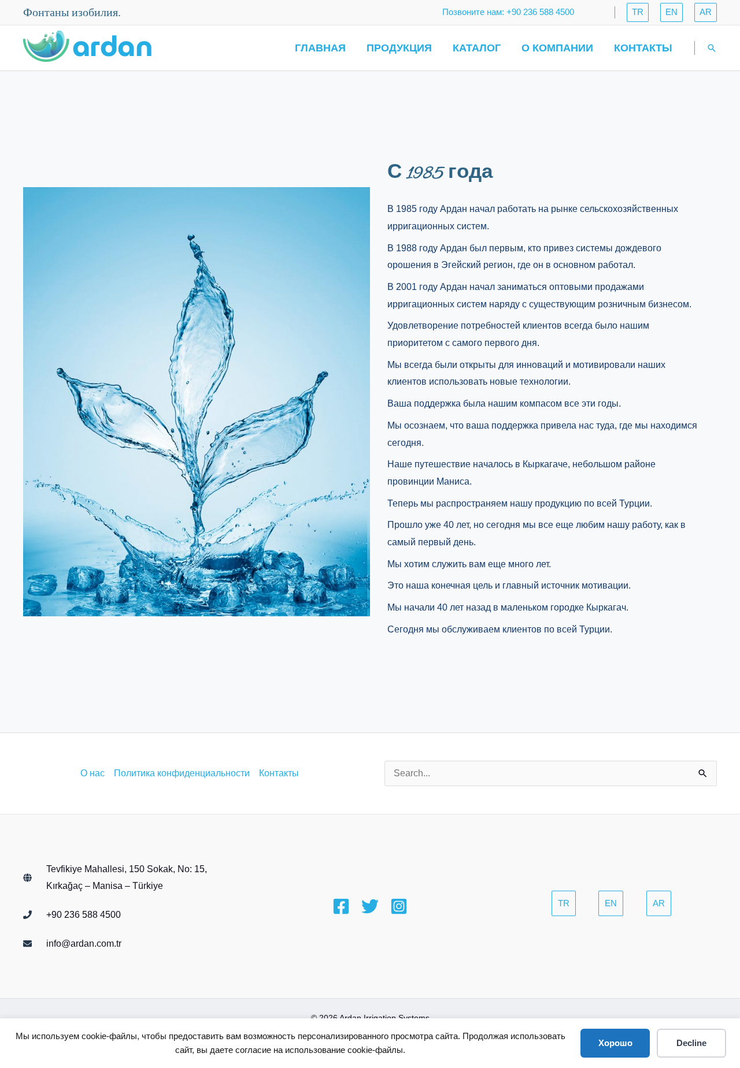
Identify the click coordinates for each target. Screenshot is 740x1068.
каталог (477, 48)
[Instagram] (399, 906)
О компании (557, 48)
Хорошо (615, 1043)
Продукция (399, 48)
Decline (691, 1043)
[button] (638, 12)
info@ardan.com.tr (83, 943)
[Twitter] (370, 906)
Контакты (643, 48)
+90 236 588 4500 (83, 915)
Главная (320, 48)
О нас (92, 773)
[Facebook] (341, 906)
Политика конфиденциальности (182, 773)
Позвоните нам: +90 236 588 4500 (508, 12)
